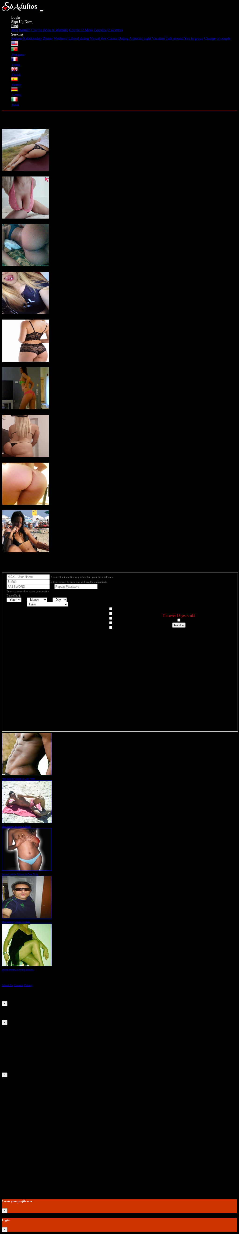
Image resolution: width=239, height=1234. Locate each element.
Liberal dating (78, 38)
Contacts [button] (18, 985)
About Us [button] (7, 985)
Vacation (158, 38)
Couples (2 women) (108, 30)
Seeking (17, 34)
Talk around (174, 38)
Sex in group (193, 38)
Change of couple (217, 38)
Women (24, 30)
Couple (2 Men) (81, 30)
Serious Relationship (26, 38)
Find (14, 26)
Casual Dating (117, 38)
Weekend (60, 38)
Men (14, 30)
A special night (140, 38)
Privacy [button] (28, 985)
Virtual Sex (98, 38)
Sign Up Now (21, 22)
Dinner (47, 38)
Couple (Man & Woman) (49, 30)
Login (15, 17)
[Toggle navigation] (41, 10)
